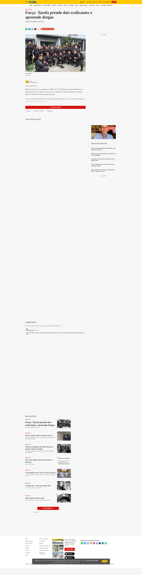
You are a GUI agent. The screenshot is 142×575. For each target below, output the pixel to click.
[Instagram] (91, 543)
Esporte (60, 5)
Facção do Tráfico (38, 111)
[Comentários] (38, 29)
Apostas (97, 5)
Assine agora (69, 549)
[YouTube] (94, 543)
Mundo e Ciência (83, 5)
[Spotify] (106, 543)
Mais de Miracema (48, 508)
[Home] (32, 3)
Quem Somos (101, 564)
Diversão (54, 5)
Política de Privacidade (42, 553)
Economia (71, 5)
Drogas (28, 111)
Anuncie (69, 564)
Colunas (65, 5)
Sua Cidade (91, 5)
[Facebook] (85, 543)
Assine (114, 2)
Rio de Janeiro (46, 5)
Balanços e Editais (43, 548)
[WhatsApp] (82, 543)
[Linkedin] (103, 543)
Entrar (83, 2)
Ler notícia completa (55, 107)
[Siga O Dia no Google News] (47, 29)
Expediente (86, 564)
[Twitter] (88, 543)
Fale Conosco (93, 564)
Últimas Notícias (38, 5)
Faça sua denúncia (106, 2)
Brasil (76, 5)
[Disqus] (55, 346)
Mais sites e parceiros (44, 545)
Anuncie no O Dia (97, 2)
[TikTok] (100, 543)
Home (31, 5)
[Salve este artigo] (35, 29)
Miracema (28, 9)
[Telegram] (97, 543)
